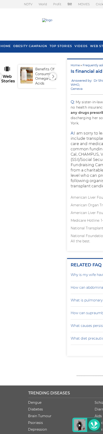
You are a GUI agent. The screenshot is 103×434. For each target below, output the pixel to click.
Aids (98, 416)
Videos (81, 46)
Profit (57, 4)
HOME (5, 46)
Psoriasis (35, 423)
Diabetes (35, 409)
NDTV (28, 4)
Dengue (34, 402)
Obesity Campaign (30, 46)
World (43, 4)
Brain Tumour (40, 416)
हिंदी (70, 4)
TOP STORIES (61, 46)
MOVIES (84, 4)
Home (75, 65)
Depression (37, 429)
